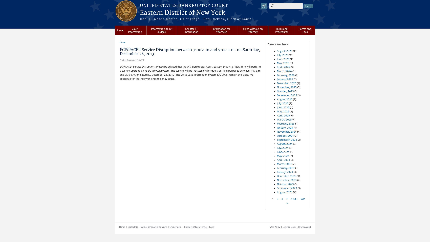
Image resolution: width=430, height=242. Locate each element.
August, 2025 (284, 99)
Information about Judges (161, 30)
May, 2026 (283, 63)
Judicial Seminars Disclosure (154, 227)
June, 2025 (283, 107)
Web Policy (275, 227)
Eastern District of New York (182, 13)
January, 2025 (285, 127)
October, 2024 (285, 135)
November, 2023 (287, 180)
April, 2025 (283, 115)
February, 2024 (286, 168)
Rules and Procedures (281, 30)
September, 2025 (287, 95)
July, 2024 (282, 147)
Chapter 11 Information (191, 30)
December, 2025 (286, 83)
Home (119, 30)
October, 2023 (285, 184)
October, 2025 (285, 91)
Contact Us (133, 227)
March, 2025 (284, 119)
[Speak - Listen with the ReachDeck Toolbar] (264, 6)
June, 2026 (283, 59)
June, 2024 (283, 151)
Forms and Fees (305, 30)
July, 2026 (282, 55)
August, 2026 (284, 51)
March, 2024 (284, 164)
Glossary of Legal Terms (195, 227)
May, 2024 (283, 155)
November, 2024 (287, 131)
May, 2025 (283, 111)
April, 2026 (283, 67)
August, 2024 (284, 143)
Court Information (135, 30)
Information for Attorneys (221, 30)
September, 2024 (287, 139)
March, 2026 (284, 71)
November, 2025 (287, 87)
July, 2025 (282, 103)
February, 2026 (286, 75)
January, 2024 (285, 172)
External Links (289, 227)
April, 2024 (283, 160)
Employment (175, 227)
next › (294, 198)
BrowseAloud (304, 227)
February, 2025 (286, 123)
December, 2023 (286, 176)
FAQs (211, 227)
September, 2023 (287, 188)
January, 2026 (285, 79)
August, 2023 (284, 192)
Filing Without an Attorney (253, 30)
